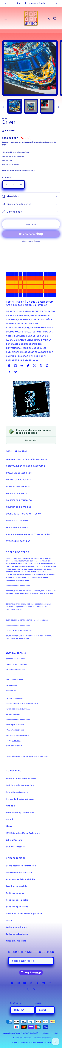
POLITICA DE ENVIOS (16, 493)
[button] (6, 18)
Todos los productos (16, 927)
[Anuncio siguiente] (56, 3)
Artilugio (10, 805)
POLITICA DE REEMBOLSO (19, 500)
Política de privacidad (22, 1038)
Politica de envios (15, 893)
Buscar (9, 920)
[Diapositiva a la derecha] (58, 107)
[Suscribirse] (49, 961)
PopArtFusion (14, 1033)
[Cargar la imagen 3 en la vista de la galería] (47, 106)
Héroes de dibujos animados (20, 799)
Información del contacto (19, 872)
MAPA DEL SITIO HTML (17, 520)
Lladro (9, 826)
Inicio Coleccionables (17, 792)
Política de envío (21, 1042)
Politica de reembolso (17, 899)
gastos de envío (28, 142)
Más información (31, 440)
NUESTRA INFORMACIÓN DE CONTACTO (25, 466)
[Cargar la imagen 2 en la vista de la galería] (31, 106)
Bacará (9, 819)
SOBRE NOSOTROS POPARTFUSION (23, 513)
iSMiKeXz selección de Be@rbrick (23, 833)
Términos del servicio (43, 1038)
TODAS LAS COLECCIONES (19, 472)
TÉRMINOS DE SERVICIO (18, 486)
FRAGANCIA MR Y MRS (17, 527)
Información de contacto (41, 1042)
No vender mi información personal (24, 913)
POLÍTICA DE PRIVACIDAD (18, 507)
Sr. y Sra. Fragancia (16, 846)
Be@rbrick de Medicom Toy (20, 785)
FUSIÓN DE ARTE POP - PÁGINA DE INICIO (26, 459)
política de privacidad (17, 906)
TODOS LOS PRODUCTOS (18, 479)
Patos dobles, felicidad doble (20, 879)
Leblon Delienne (14, 840)
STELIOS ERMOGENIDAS (18, 541)
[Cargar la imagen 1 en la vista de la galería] (14, 106)
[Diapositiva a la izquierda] (3, 107)
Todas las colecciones (17, 934)
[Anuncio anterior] (5, 3)
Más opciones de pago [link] (31, 241)
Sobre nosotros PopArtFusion (21, 865)
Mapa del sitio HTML (16, 940)
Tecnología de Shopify (30, 1033)
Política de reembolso (51, 1033)
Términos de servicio (16, 886)
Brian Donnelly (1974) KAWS (20, 812)
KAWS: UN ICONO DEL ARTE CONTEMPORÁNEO (29, 534)
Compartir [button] (10, 130)
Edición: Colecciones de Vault (21, 778)
